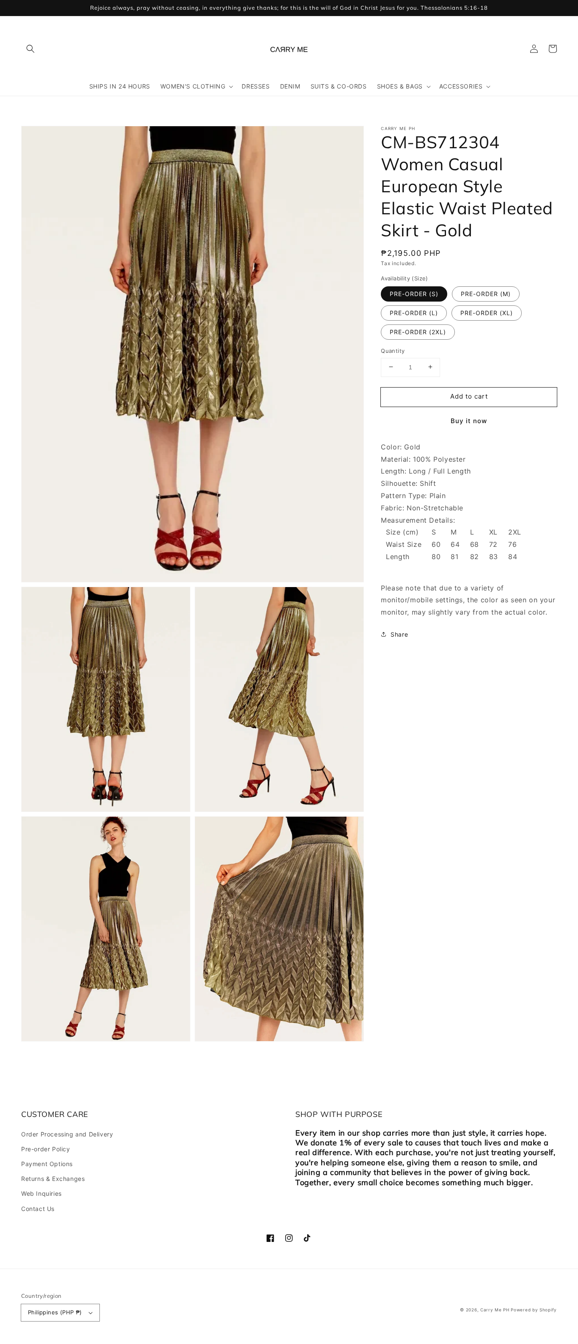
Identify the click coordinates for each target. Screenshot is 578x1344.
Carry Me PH (494, 1309)
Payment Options (47, 1163)
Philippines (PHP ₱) (55, 1312)
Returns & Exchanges (53, 1178)
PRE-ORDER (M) (486, 293)
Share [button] (399, 633)
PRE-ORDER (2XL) (418, 331)
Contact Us (38, 1208)
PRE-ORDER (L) (414, 312)
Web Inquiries (41, 1193)
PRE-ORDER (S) (414, 293)
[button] (30, 48)
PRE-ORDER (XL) (486, 312)
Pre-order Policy (45, 1149)
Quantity (393, 350)
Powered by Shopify (534, 1309)
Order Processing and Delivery (67, 1134)
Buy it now (469, 420)
